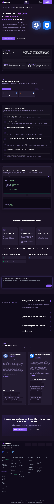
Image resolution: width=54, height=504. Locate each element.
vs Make (29, 472)
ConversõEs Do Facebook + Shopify (35, 399)
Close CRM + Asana (7, 395)
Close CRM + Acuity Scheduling (8, 401)
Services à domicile (3, 479)
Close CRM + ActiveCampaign (8, 397)
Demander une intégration (39, 468)
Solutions (17, 2)
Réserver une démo (39, 463)
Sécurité (20, 477)
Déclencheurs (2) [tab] (7, 88)
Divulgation (19, 502)
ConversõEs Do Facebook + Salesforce (36, 397)
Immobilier (4, 480)
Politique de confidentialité (21, 500)
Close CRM (13, 7)
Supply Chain (4, 491)
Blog (20, 462)
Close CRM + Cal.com (7, 399)
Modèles (12, 471)
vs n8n (29, 474)
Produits (11, 2)
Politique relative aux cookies (30, 500)
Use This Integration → (10, 93)
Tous (36, 88)
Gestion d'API (4, 469)
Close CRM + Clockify (18, 401)
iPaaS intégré (26, 2)
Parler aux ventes (40, 460)
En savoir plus (6, 376)
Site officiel (12, 356)
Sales (3, 488)
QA (2, 496)
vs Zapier (29, 471)
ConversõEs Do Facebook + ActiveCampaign (36, 384)
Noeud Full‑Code (13, 465)
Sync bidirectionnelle (25, 278)
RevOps (3, 494)
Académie (21, 465)
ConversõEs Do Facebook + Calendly (35, 381)
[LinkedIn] (5, 448)
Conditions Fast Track (39, 502)
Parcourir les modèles (21, 38)
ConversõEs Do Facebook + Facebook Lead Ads (37, 386)
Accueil (3, 7)
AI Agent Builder (13, 463)
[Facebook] (11, 448)
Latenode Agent (5, 460)
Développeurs (4, 493)
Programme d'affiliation (30, 462)
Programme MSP (31, 464)
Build (48, 285)
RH (2, 485)
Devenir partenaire (30, 460)
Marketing (3, 476)
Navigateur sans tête (13, 467)
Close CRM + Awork (14, 395)
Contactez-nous (39, 459)
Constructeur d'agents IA (4, 462)
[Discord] (9, 448)
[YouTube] (7, 448)
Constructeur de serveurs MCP (4, 465)
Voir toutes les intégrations (34, 429)
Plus (31, 2)
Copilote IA (13, 474)
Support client (4, 486)
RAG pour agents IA (5, 468)
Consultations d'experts (39, 471)
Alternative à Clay (31, 475)
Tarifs (22, 2)
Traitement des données (13, 502)
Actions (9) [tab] (15, 88)
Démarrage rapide (22, 459)
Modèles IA (12, 461)
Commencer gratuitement (8, 38)
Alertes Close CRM (18, 278)
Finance (3, 489)
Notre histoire (21, 473)
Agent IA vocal (48, 460)
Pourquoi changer (31, 469)
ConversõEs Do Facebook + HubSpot (35, 390)
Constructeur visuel (12, 460)
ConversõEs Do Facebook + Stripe (35, 401)
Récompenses (21, 476)
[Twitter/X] (2, 448)
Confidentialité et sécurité (42, 500)
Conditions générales (13, 500)
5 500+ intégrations (12, 470)
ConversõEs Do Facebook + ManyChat (35, 395)
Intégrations (7, 7)
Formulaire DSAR (24, 502)
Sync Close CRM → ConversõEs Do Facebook (9, 278)
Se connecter (40, 2)
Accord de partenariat (31, 502)
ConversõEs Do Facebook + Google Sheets (36, 388)
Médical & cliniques (3, 483)
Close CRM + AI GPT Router (19, 397)
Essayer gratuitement (47, 2)
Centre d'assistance (39, 465)
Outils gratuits (21, 463)
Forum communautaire (22, 468)
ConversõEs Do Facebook (48, 88)
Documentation (22, 460)
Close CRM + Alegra (15, 399)
